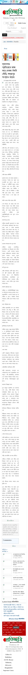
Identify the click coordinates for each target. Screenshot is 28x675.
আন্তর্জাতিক (5, 625)
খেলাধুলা (16, 625)
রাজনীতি (8, 623)
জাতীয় (13, 623)
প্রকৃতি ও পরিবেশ (13, 630)
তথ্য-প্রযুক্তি (9, 627)
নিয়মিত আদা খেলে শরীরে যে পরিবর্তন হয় (13, 607)
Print (5, 48)
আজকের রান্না (6, 630)
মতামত (10, 634)
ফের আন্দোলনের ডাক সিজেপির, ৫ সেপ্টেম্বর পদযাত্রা (13, 37)
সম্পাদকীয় (5, 634)
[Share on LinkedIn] (11, 46)
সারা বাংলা (18, 623)
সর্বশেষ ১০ (4, 549)
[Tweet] (6, 46)
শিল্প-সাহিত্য (8, 632)
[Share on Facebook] (3, 46)
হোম (4, 42)
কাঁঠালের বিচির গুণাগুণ (9, 613)
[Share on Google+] (9, 46)
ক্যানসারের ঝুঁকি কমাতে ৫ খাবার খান (12, 605)
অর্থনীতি (11, 625)
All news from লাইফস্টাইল (17, 619)
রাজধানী (23, 623)
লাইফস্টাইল (10, 42)
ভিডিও (12, 23)
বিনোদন (20, 625)
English (23, 28)
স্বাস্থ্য (20, 630)
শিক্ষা (4, 627)
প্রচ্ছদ (4, 623)
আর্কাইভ (11, 25)
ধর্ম (3, 632)
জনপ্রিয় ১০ (5, 551)
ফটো (6, 23)
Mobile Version (22, 23)
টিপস (24, 630)
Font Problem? (12, 28)
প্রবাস (13, 632)
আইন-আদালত (19, 632)
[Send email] (14, 46)
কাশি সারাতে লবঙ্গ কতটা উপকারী (11, 616)
